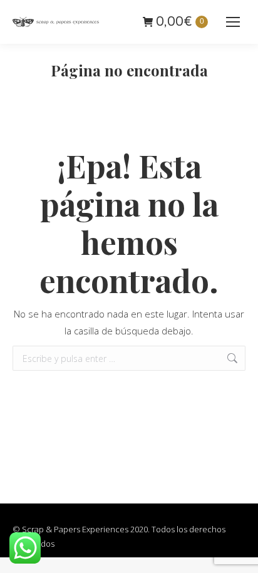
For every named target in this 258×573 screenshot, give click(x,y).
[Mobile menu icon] (232, 21)
